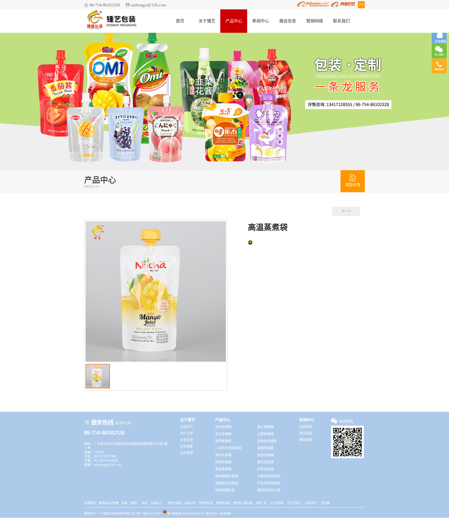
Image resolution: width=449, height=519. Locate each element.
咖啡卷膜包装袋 (226, 476)
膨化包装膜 (265, 462)
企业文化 (186, 440)
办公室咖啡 (277, 503)
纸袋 (144, 503)
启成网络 (225, 513)
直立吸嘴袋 (265, 427)
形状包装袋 (265, 469)
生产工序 (186, 433)
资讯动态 (305, 433)
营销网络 (314, 21)
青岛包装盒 (174, 503)
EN (361, 4)
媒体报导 (305, 440)
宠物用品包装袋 (226, 483)
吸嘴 (124, 503)
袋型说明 (352, 180)
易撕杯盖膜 (265, 448)
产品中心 (233, 21)
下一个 (346, 211)
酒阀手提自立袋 (268, 490)
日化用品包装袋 (268, 483)
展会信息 (287, 21)
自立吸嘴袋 (223, 434)
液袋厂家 (261, 503)
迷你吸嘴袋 (223, 441)
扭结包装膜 (223, 462)
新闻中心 (260, 21)
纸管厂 (134, 503)
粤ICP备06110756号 (149, 513)
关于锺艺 (207, 21)
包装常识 (305, 426)
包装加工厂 (157, 503)
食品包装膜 (265, 455)
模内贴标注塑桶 (109, 503)
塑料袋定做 (206, 503)
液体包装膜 (223, 455)
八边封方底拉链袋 (228, 448)
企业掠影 (186, 446)
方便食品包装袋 (268, 476)
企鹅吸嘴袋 (265, 434)
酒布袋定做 (223, 503)
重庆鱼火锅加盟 (243, 503)
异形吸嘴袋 (223, 427)
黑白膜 (325, 503)
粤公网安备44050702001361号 (185, 513)
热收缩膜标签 (225, 490)
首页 (180, 21)
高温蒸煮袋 (223, 469)
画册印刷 (190, 503)
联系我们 (341, 21)
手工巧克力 (294, 503)
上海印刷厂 (311, 503)
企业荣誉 (186, 453)
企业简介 (186, 426)
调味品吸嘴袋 (267, 441)
